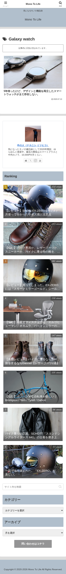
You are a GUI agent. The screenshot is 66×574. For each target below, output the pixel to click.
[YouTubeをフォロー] (40, 160)
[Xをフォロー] (31, 160)
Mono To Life (33, 4)
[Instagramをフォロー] (35, 160)
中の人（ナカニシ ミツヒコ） (33, 145)
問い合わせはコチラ (33, 543)
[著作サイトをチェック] (26, 160)
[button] (60, 486)
